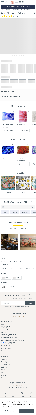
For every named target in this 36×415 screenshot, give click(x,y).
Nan (33, 127)
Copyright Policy (6, 348)
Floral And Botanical (17, 9)
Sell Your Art (5, 367)
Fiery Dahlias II (21, 158)
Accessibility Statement (8, 335)
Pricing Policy (5, 345)
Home (2, 9)
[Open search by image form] (3, 207)
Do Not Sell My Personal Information (12, 340)
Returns (3, 332)
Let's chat (4, 351)
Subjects (8, 9)
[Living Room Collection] (25, 212)
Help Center (5, 324)
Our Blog (4, 362)
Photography (9, 286)
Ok (26, 411)
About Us (4, 359)
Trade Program (5, 364)
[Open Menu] (2, 2)
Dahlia (31, 9)
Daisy (23, 192)
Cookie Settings (29, 404)
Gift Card (4, 372)
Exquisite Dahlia (6, 158)
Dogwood (8, 192)
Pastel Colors (30, 268)
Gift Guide (4, 370)
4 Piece (8, 277)
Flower (26, 9)
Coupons (4, 375)
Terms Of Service (21, 306)
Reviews (4, 378)
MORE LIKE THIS (9, 130)
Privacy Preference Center (9, 337)
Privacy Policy (8, 406)
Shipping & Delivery (7, 327)
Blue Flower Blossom (7, 124)
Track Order (5, 329)
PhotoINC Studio (6, 127)
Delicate (12, 268)
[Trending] (14, 212)
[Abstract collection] (5, 212)
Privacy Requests (10, 343)
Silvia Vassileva (21, 160)
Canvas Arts (20, 140)
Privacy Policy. (28, 306)
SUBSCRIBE (29, 303)
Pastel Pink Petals (21, 124)
